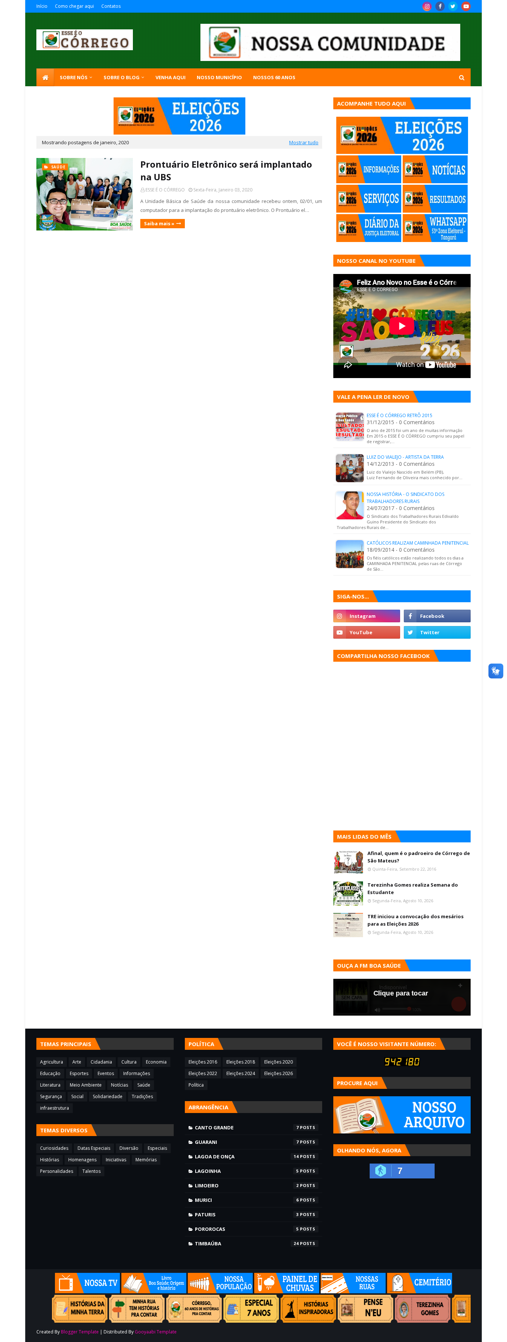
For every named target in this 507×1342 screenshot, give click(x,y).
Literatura (50, 1085)
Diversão (129, 1148)
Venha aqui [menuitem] (171, 77)
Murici (247, 1200)
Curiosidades (54, 1148)
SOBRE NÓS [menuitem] (74, 77)
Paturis (247, 1214)
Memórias (146, 1159)
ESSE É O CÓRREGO (165, 190)
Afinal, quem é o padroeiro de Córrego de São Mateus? (418, 857)
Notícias (119, 1085)
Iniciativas (116, 1159)
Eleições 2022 (203, 1073)
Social (77, 1096)
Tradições (142, 1096)
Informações (136, 1073)
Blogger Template (80, 1332)
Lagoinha (247, 1171)
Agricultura (51, 1062)
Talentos (91, 1171)
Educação (50, 1073)
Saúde (143, 1085)
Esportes (79, 1073)
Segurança (51, 1096)
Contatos (111, 6)
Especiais (157, 1148)
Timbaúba (247, 1243)
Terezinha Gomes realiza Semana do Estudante (412, 888)
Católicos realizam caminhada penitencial (418, 543)
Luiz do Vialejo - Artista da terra (405, 457)
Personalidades (56, 1171)
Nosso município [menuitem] (219, 77)
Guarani (247, 1142)
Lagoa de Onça (247, 1156)
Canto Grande (247, 1127)
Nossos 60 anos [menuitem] (274, 77)
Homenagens (82, 1159)
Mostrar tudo (303, 142)
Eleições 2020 (278, 1062)
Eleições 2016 (203, 1062)
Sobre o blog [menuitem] (122, 77)
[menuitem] (45, 77)
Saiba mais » (159, 223)
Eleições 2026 (278, 1073)
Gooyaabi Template (156, 1332)
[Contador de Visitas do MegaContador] (402, 1064)
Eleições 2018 (240, 1062)
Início (42, 6)
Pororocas (247, 1229)
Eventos (106, 1073)
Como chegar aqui (74, 6)
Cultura (129, 1062)
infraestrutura (54, 1108)
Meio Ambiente (86, 1085)
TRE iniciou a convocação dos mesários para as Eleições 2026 (415, 920)
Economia (156, 1062)
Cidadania (101, 1062)
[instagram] (427, 6)
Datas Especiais (94, 1148)
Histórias (49, 1159)
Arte (76, 1062)
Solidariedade (107, 1096)
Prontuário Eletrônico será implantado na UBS (226, 170)
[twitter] (453, 6)
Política (196, 1085)
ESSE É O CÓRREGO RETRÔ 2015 (399, 415)
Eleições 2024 (240, 1073)
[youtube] (466, 6)
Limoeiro (247, 1185)
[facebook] (440, 6)
